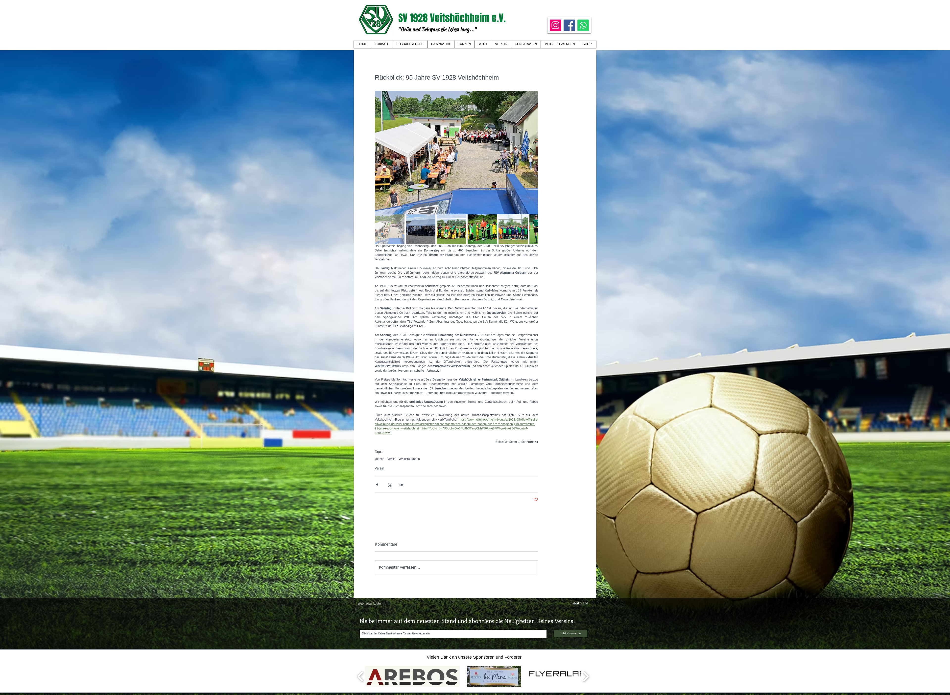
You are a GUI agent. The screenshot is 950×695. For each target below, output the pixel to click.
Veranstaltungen (409, 459)
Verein (391, 459)
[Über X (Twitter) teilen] (389, 484)
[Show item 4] (482, 229)
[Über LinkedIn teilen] (401, 484)
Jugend (379, 459)
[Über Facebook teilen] (377, 484)
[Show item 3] (451, 229)
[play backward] (360, 676)
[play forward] (585, 676)
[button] (501, 44)
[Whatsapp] (583, 25)
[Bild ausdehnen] (456, 152)
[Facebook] (569, 25)
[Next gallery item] (532, 152)
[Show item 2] (420, 229)
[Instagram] (555, 25)
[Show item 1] (389, 229)
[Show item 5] (513, 229)
